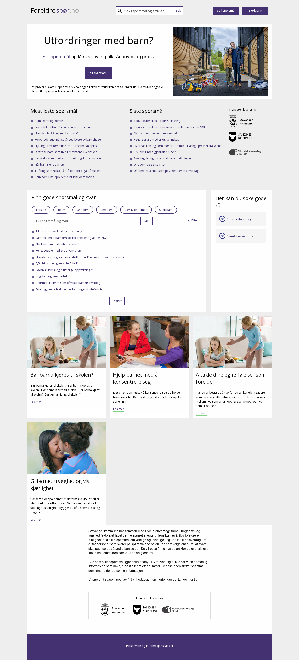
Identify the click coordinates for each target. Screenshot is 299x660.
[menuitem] (194, 221)
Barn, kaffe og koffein (49, 121)
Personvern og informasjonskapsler (149, 646)
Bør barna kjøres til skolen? (61, 374)
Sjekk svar (255, 10)
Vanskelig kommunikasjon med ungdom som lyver (68, 158)
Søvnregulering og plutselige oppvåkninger (162, 158)
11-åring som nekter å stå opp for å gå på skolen (67, 171)
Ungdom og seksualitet (149, 164)
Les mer (35, 402)
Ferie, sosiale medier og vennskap (156, 139)
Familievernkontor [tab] (236, 235)
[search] (148, 10)
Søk (178, 10)
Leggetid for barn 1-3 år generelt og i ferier (64, 127)
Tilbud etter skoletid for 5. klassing (157, 121)
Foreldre (55, 10)
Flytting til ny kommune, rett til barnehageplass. (67, 146)
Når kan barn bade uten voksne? (155, 133)
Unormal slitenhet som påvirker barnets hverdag (166, 171)
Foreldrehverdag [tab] (235, 219)
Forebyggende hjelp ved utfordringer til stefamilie (69, 289)
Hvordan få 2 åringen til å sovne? (57, 133)
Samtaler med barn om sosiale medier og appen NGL (170, 127)
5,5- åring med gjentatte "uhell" (155, 152)
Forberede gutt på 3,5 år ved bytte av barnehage (68, 139)
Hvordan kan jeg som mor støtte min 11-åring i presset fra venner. (178, 146)
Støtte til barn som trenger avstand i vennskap (66, 152)
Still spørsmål (226, 10)
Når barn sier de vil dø (49, 164)
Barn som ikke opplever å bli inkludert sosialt (64, 177)
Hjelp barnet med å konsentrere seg (135, 378)
